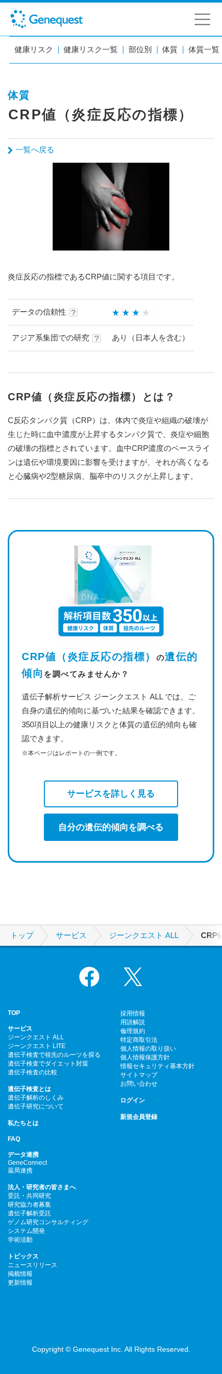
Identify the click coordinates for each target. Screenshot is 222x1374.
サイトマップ (138, 1075)
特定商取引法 (138, 1039)
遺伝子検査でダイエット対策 (48, 1063)
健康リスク (33, 50)
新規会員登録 (138, 1116)
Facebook (89, 976)
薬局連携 (20, 1170)
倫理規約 (132, 1031)
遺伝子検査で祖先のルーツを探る (54, 1054)
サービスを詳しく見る (111, 793)
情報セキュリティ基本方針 (157, 1066)
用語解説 (132, 1022)
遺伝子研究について (36, 1106)
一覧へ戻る (34, 149)
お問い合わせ (138, 1083)
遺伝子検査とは (29, 1088)
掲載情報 (20, 1273)
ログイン (132, 1100)
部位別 (140, 50)
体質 (170, 50)
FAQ (14, 1139)
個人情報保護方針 (145, 1057)
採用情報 (132, 1013)
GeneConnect (27, 1162)
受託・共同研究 (29, 1195)
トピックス (23, 1256)
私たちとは (23, 1123)
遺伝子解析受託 (29, 1213)
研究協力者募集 (29, 1204)
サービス (71, 935)
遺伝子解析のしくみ (36, 1097)
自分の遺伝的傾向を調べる (111, 827)
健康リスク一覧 (91, 50)
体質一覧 (203, 50)
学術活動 (20, 1239)
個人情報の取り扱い (148, 1048)
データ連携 (23, 1154)
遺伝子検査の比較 (32, 1072)
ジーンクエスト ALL (144, 935)
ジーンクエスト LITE (37, 1046)
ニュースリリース (32, 1265)
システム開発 (26, 1231)
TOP (14, 1013)
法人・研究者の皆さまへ (42, 1187)
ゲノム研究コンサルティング (48, 1222)
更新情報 (20, 1282)
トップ (22, 935)
